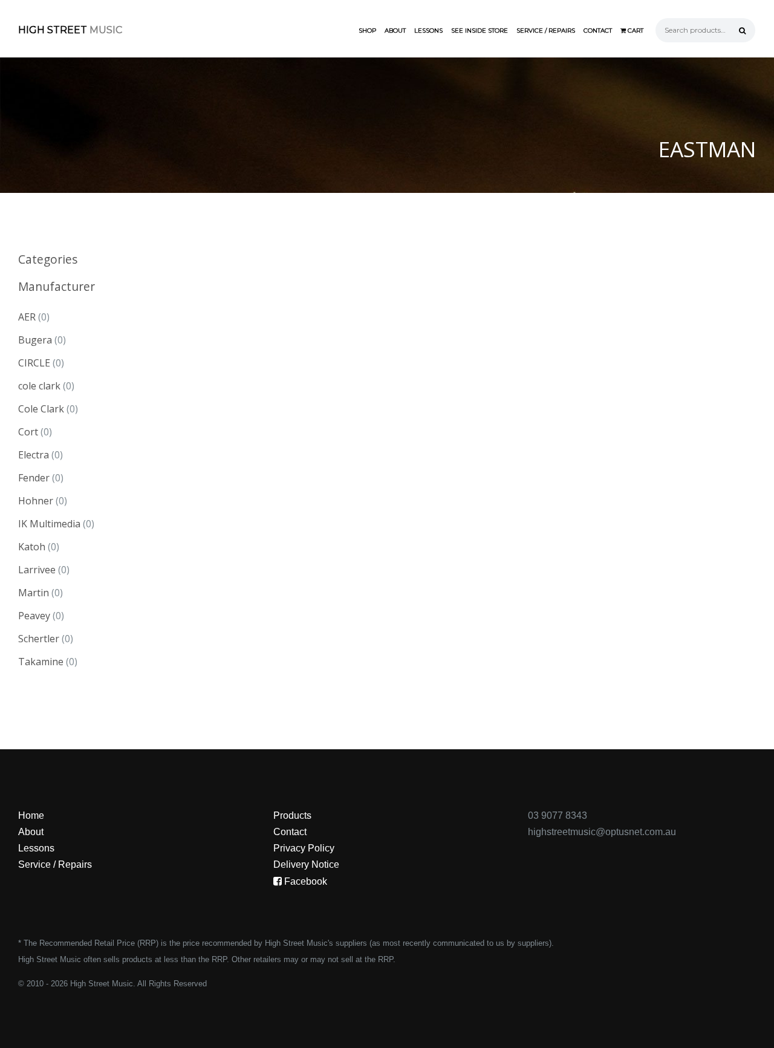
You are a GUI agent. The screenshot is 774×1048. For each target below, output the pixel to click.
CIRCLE (34, 362)
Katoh (31, 546)
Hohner (35, 500)
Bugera (35, 340)
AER (27, 317)
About (395, 30)
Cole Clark (41, 408)
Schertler (38, 638)
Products (292, 815)
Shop (367, 30)
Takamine (40, 661)
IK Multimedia (49, 523)
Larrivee (37, 569)
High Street (70, 30)
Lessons (428, 30)
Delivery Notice (306, 864)
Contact (598, 30)
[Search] (742, 30)
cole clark (39, 385)
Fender (34, 477)
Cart (634, 30)
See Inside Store (479, 30)
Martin (33, 592)
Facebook (304, 881)
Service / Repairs (545, 30)
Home (31, 815)
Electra (33, 454)
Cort (28, 431)
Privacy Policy (303, 848)
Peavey (34, 615)
